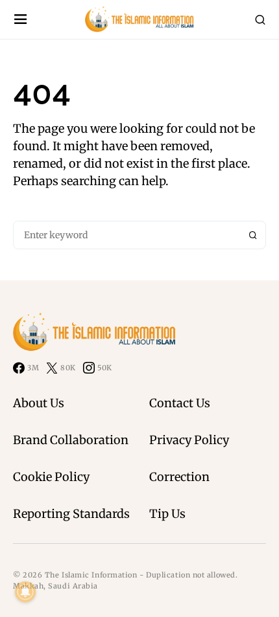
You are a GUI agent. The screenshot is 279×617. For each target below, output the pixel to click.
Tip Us (167, 513)
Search (253, 235)
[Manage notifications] (25, 591)
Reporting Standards (71, 513)
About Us (38, 403)
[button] (20, 19)
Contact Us (179, 403)
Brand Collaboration (70, 439)
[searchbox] (127, 235)
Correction (179, 476)
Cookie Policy (51, 476)
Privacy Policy (189, 439)
